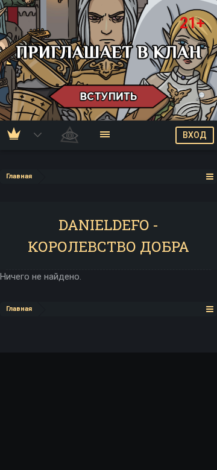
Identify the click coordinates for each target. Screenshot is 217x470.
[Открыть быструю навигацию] (210, 176)
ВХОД (195, 135)
